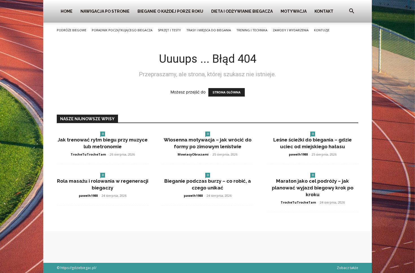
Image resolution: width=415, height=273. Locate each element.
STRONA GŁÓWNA (227, 92)
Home (67, 11)
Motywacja (294, 11)
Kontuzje (321, 30)
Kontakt (323, 11)
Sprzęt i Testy (169, 30)
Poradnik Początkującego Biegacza (122, 30)
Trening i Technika (251, 30)
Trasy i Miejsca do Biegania (208, 30)
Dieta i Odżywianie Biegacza (242, 11)
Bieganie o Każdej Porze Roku (170, 11)
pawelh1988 (298, 154)
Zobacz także (347, 267)
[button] (351, 11)
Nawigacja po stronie (105, 11)
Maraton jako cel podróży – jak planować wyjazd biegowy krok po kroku (312, 187)
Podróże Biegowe (71, 30)
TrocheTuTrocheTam (88, 154)
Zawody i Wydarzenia (291, 30)
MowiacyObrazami (193, 154)
